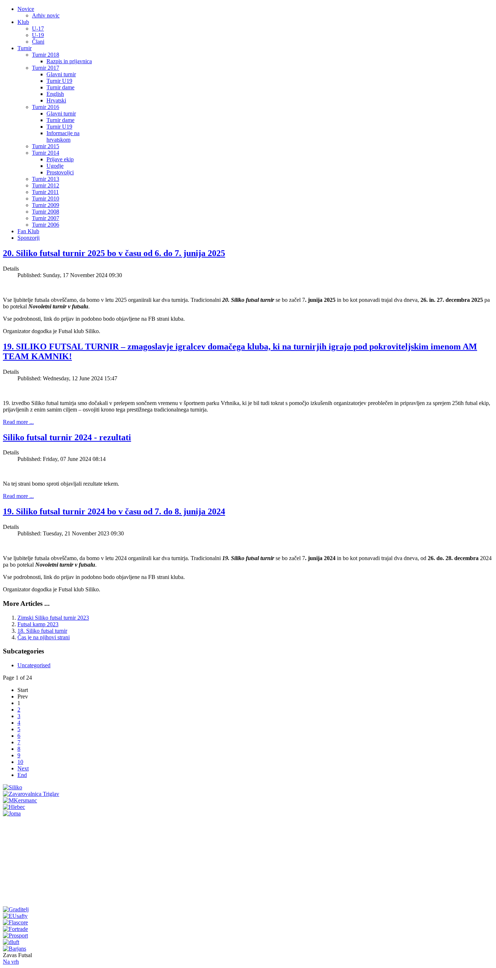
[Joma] (12, 813)
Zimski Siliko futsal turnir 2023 (53, 618)
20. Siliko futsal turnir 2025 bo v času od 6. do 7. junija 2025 (114, 253)
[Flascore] (15, 922)
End (22, 775)
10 (20, 762)
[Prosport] (15, 935)
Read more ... (18, 422)
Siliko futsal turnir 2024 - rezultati (67, 437)
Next (23, 768)
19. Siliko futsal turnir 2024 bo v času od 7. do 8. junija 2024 (114, 511)
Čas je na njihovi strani (43, 637)
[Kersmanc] (20, 800)
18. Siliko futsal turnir (42, 631)
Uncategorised (33, 665)
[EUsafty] (15, 916)
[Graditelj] (16, 909)
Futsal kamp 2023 (37, 624)
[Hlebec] (14, 807)
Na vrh (11, 962)
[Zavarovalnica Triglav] (31, 794)
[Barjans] (14, 948)
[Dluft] (11, 942)
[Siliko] (12, 787)
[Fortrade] (15, 929)
